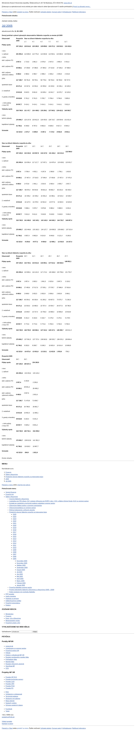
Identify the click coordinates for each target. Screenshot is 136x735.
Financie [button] (8, 616)
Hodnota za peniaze (12, 598)
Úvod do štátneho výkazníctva (19, 499)
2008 (14, 552)
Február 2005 (21, 583)
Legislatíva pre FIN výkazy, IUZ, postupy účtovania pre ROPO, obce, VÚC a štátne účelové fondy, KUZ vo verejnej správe (49, 501)
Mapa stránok (10, 701)
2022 (14, 521)
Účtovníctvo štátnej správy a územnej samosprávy (25, 505)
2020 (14, 525)
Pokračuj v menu (7, 485)
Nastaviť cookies (11, 703)
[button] (35, 632)
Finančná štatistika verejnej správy (20, 587)
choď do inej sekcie (23, 485)
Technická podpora (12, 696)
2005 (14, 558)
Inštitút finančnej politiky (13, 601)
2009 (14, 550)
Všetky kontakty (7, 721)
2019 (14, 527)
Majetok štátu (10, 661)
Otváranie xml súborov (13, 698)
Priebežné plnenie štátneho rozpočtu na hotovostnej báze (28, 512)
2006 (14, 556)
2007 (14, 554)
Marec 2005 (20, 581)
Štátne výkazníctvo (12, 496)
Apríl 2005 (20, 578)
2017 (14, 532)
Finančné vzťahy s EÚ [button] (13, 623)
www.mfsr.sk (68, 3)
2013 (14, 541)
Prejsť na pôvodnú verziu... (82, 6)
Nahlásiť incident (7, 723)
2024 (14, 516)
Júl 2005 (7, 25)
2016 (14, 534)
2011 (14, 545)
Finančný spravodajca (13, 603)
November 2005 (22, 563)
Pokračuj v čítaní (7, 12)
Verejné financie (11, 492)
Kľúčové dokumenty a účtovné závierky (22, 510)
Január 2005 (21, 585)
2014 (14, 539)
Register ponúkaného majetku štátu (17, 657)
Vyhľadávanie (66, 12)
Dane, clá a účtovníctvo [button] (13, 618)
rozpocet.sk (9, 646)
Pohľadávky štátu (11, 659)
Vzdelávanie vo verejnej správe (16, 648)
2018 (14, 530)
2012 (14, 543)
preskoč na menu (22, 12)
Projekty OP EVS (11, 677)
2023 (14, 519)
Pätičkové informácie (79, 12)
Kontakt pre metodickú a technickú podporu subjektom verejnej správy (32, 503)
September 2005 (22, 567)
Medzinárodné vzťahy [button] (13, 620)
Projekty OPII (10, 684)
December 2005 (22, 561)
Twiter (8, 711)
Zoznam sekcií (56, 12)
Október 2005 (21, 565)
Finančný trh (10, 494)
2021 (14, 523)
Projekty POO (10, 686)
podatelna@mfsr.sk (8, 717)
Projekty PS (9, 688)
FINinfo (8, 653)
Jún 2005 (20, 574)
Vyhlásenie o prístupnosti (14, 694)
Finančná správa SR (12, 650)
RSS (7, 692)
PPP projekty (10, 594)
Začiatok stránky (45, 12)
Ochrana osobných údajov (14, 705)
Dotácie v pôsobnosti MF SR (15, 655)
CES (7, 668)
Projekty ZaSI (10, 681)
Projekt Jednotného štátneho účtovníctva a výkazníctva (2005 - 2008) (31, 589)
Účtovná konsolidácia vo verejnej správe (22, 508)
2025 (14, 514)
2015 (14, 536)
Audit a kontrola (11, 596)
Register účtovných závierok (15, 664)
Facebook (9, 709)
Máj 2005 (20, 576)
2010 (14, 547)
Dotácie (8, 605)
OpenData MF (10, 666)
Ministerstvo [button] (9, 614)
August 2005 (21, 570)
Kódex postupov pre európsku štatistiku (22, 592)
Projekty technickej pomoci (14, 679)
